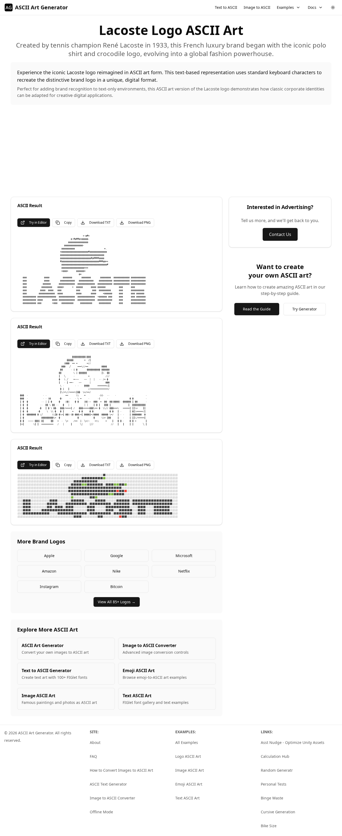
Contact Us (280, 234)
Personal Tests (273, 784)
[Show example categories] (298, 7)
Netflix (184, 571)
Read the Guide (257, 308)
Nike (116, 571)
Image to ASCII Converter (112, 797)
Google (116, 555)
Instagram (49, 586)
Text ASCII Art (187, 797)
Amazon (49, 571)
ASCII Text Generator (108, 784)
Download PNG (139, 222)
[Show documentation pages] (320, 7)
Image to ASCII (257, 7)
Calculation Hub (275, 756)
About (95, 742)
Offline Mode (101, 811)
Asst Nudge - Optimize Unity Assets (292, 742)
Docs (312, 7)
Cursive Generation (278, 811)
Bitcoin (116, 586)
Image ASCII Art (189, 770)
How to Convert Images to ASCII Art (121, 770)
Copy (68, 222)
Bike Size (269, 825)
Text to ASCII (226, 7)
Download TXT (100, 222)
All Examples (186, 742)
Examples (285, 7)
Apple (49, 555)
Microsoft (184, 555)
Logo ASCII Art (188, 756)
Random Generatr (277, 770)
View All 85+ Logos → (116, 601)
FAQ (93, 756)
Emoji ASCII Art (188, 784)
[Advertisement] (171, 150)
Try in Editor (38, 222)
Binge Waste (272, 797)
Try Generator (304, 308)
